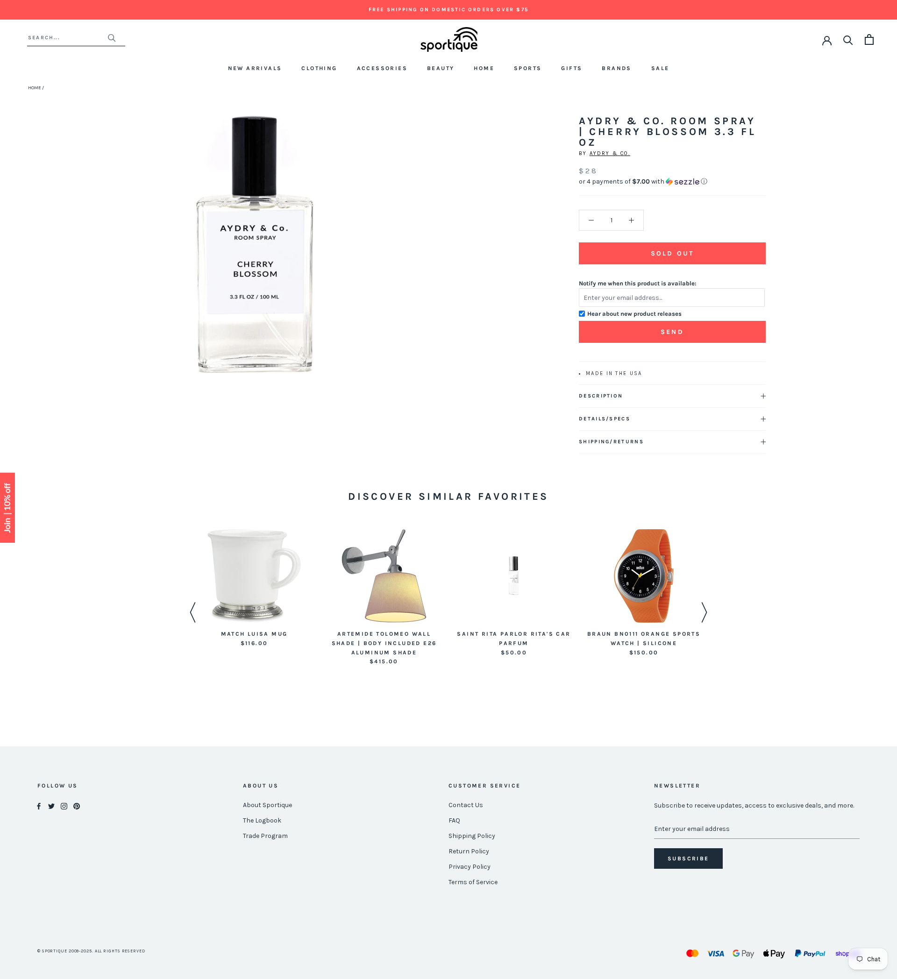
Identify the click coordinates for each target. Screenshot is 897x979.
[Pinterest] (76, 805)
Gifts (571, 68)
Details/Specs (604, 419)
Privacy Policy (469, 867)
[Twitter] (51, 805)
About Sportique (267, 805)
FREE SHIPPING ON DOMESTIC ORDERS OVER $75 (448, 10)
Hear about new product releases (634, 313)
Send (672, 332)
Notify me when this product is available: (638, 283)
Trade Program (265, 836)
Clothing (319, 68)
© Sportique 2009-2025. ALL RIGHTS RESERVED (91, 951)
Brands (616, 68)
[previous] (136, 254)
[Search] (848, 39)
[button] (672, 181)
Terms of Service (473, 882)
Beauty (440, 68)
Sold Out (672, 253)
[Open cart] (869, 39)
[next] (372, 254)
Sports (527, 68)
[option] (254, 589)
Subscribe (688, 858)
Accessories (382, 68)
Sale (660, 68)
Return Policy (468, 851)
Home (484, 68)
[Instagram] (64, 805)
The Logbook (262, 820)
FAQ (454, 820)
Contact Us (465, 805)
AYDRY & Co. (610, 153)
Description (601, 396)
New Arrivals (255, 68)
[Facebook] (39, 805)
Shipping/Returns (611, 442)
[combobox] (67, 37)
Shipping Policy (471, 836)
